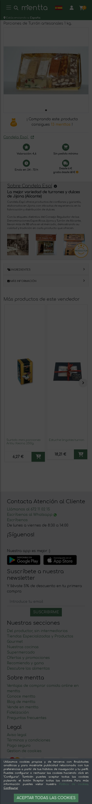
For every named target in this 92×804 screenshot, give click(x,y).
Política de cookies (73, 784)
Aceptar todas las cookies (46, 798)
